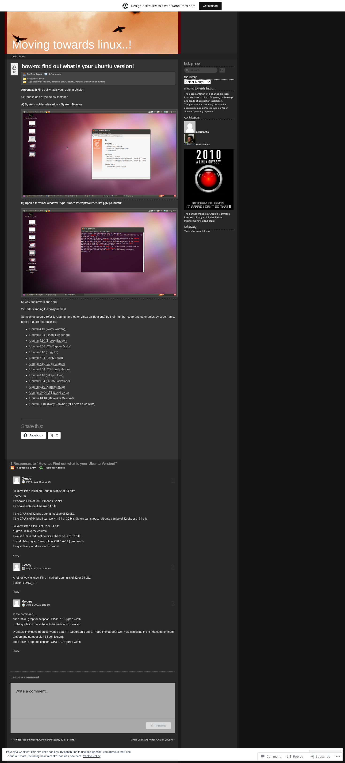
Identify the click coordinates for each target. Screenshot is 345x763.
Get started (210, 5)
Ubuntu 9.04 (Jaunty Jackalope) (49, 381)
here (54, 302)
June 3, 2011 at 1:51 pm (38, 605)
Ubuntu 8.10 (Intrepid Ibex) (46, 375)
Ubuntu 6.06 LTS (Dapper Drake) (50, 346)
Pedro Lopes (18, 56)
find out (46, 82)
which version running (94, 82)
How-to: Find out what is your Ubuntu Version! (78, 66)
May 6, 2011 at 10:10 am (38, 482)
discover (37, 82)
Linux (41, 79)
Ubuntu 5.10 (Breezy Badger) (48, 340)
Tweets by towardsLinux (197, 231)
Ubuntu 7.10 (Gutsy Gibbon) (47, 363)
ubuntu (71, 82)
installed (56, 82)
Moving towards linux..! (72, 44)
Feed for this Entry (26, 467)
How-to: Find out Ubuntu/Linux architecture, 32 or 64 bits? (44, 739)
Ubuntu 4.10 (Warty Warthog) (47, 329)
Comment (158, 726)
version (79, 82)
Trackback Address (54, 467)
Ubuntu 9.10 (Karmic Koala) (47, 386)
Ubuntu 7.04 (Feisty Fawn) (46, 358)
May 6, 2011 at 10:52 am (38, 568)
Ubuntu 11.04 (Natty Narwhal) (48, 404)
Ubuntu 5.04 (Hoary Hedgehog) (49, 335)
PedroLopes (36, 74)
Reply (16, 555)
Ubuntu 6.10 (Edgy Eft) (43, 352)
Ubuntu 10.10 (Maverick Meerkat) (51, 398)
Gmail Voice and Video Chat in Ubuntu (152, 739)
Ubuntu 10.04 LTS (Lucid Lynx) (49, 392)
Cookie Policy (91, 756)
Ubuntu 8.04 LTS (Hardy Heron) (49, 369)
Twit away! (190, 227)
